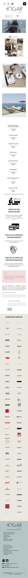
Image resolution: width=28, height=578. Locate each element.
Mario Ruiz (13, 190)
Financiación (6, 535)
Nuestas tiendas (6, 536)
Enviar (9, 309)
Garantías (5, 537)
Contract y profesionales (8, 533)
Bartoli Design (13, 129)
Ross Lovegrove (13, 171)
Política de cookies (7, 552)
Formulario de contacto (10, 563)
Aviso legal (5, 554)
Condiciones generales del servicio (10, 550)
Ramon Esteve (13, 146)
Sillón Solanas (13, 152)
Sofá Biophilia (13, 169)
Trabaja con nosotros (8, 540)
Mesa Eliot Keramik (13, 160)
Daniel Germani (13, 137)
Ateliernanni (13, 181)
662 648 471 (7, 565)
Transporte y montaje (8, 546)
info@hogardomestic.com (11, 567)
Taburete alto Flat (13, 188)
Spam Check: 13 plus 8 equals (14, 301)
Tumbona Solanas (13, 135)
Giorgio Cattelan (13, 163)
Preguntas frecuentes (8, 539)
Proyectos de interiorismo (9, 532)
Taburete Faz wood (13, 143)
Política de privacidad (8, 553)
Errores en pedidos (7, 548)
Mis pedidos (6, 549)
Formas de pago (6, 545)
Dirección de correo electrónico (10, 292)
